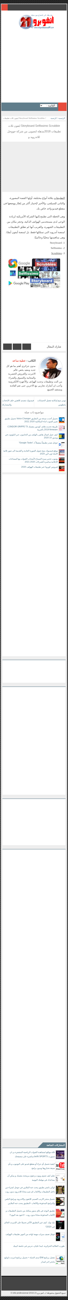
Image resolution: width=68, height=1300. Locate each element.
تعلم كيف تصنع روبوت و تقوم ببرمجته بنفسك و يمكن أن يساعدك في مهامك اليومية (31, 1178)
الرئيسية (61, 118)
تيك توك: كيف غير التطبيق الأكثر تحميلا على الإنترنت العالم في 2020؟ (29, 1224)
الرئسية (53, 118)
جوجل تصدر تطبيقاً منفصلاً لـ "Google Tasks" (38, 443)
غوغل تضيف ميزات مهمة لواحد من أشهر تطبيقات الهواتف (30, 1234)
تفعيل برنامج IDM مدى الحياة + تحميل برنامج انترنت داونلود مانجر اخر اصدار (29, 1259)
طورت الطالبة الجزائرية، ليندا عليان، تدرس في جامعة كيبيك (39, 1246)
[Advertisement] (34, 65)
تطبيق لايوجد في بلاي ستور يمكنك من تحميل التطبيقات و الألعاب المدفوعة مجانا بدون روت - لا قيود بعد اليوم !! (30, 1213)
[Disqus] (34, 518)
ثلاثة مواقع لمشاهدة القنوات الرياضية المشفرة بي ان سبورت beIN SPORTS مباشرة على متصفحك (32, 1154)
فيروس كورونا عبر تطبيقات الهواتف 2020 (39, 467)
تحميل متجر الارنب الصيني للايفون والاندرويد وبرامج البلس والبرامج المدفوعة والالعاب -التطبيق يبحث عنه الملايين (30, 1201)
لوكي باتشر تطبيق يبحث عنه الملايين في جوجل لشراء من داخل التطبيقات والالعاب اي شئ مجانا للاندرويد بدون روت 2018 (30, 1190)
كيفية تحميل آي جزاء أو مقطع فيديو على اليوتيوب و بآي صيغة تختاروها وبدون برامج (31, 1166)
